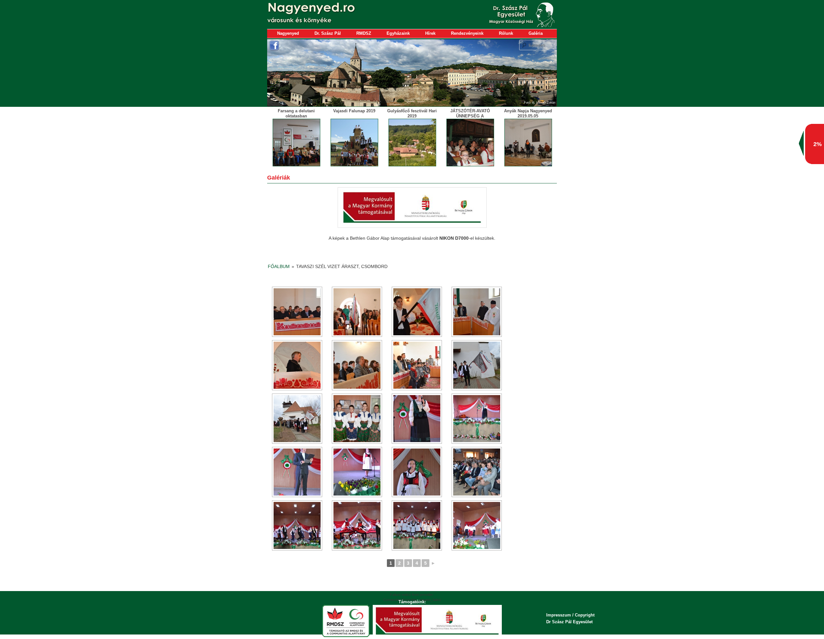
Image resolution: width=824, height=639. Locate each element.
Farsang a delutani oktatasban (296, 113)
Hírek (430, 33)
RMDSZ (363, 33)
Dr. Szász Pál (327, 33)
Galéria (536, 33)
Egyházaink (398, 33)
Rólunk (506, 33)
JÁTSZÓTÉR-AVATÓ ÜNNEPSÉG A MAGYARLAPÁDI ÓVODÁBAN (470, 118)
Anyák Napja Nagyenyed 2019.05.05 (528, 113)
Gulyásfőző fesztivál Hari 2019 (412, 113)
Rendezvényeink (467, 33)
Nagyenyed (288, 33)
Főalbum (279, 266)
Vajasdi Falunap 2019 (354, 110)
